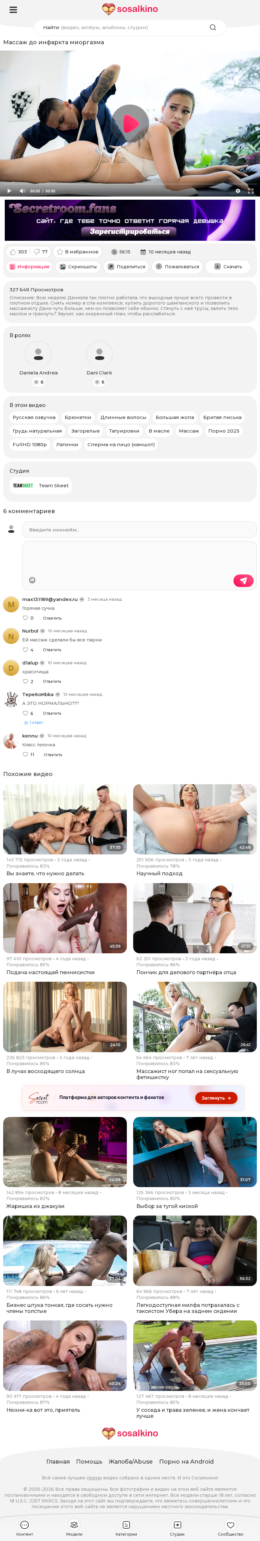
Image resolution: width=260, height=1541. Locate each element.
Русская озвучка (34, 417)
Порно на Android (186, 1461)
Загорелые (85, 431)
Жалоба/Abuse (131, 1461)
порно (94, 1478)
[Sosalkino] (130, 9)
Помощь (89, 1461)
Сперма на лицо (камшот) (121, 444)
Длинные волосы (123, 417)
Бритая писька (222, 417)
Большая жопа (175, 417)
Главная (58, 1461)
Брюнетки (78, 417)
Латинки (67, 444)
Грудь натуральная (37, 431)
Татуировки (124, 431)
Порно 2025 (223, 431)
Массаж (189, 431)
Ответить (52, 618)
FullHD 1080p (30, 444)
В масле (159, 431)
